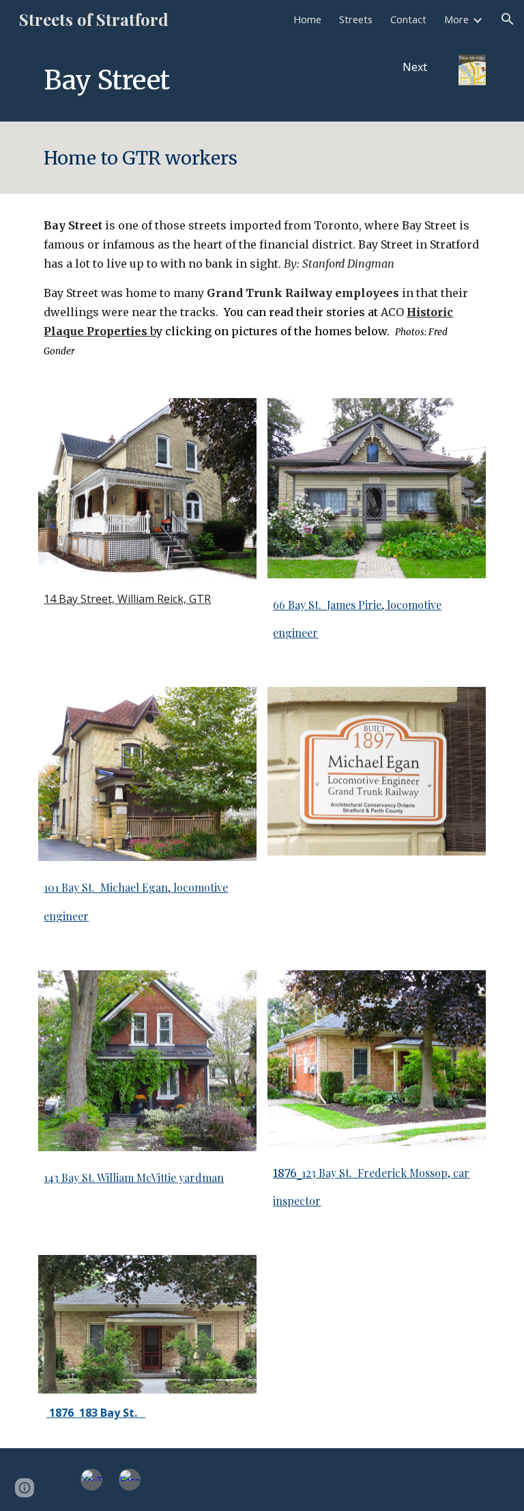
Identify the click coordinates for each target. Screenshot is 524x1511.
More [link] (456, 19)
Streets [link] (356, 19)
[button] (507, 19)
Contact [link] (408, 19)
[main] (204, 80)
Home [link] (307, 19)
